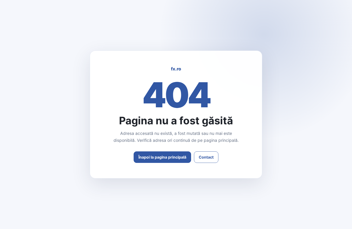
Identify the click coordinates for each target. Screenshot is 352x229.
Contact (206, 157)
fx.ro (176, 68)
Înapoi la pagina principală (162, 157)
